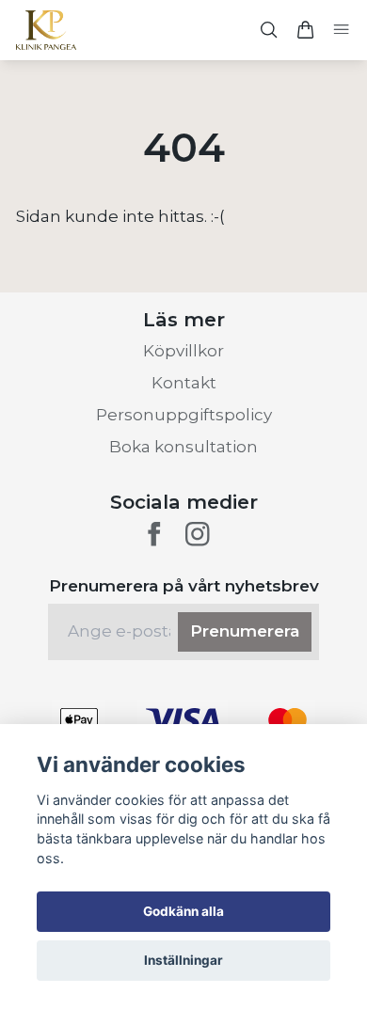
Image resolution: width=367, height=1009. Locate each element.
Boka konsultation (183, 446)
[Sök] (269, 29)
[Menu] (341, 30)
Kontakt (184, 382)
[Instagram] (197, 534)
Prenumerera (244, 631)
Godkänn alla (183, 911)
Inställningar (183, 960)
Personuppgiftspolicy (184, 414)
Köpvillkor (183, 350)
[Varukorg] (305, 29)
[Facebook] (154, 534)
